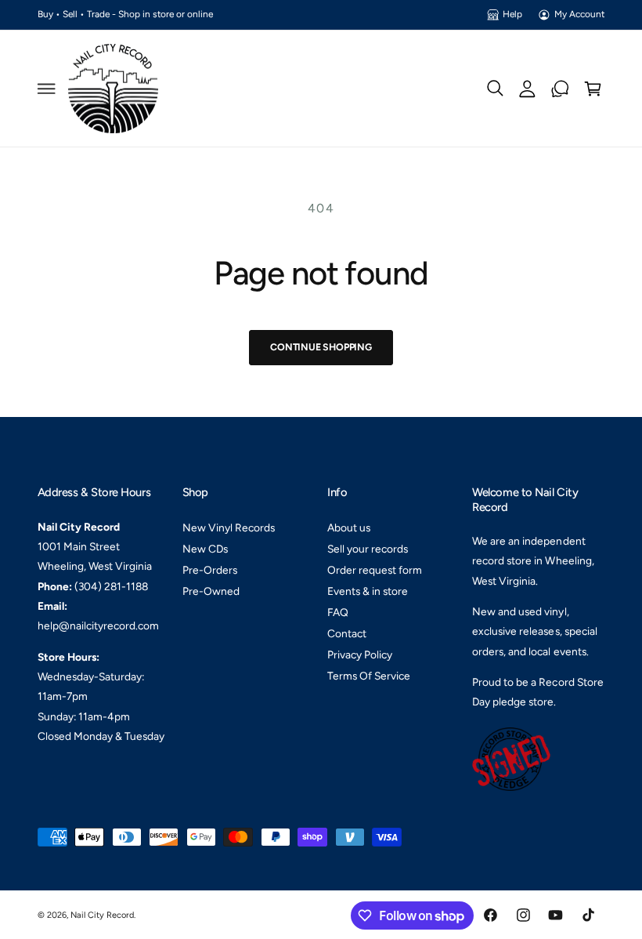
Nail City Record (102, 915)
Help (512, 14)
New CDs (205, 548)
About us (348, 527)
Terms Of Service (368, 675)
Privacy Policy (359, 654)
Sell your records (367, 548)
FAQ (337, 612)
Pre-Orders (209, 570)
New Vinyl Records (228, 527)
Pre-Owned (211, 591)
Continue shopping (321, 347)
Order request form (374, 570)
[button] (46, 88)
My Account (579, 14)
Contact (346, 633)
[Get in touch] (560, 88)
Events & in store (367, 591)
